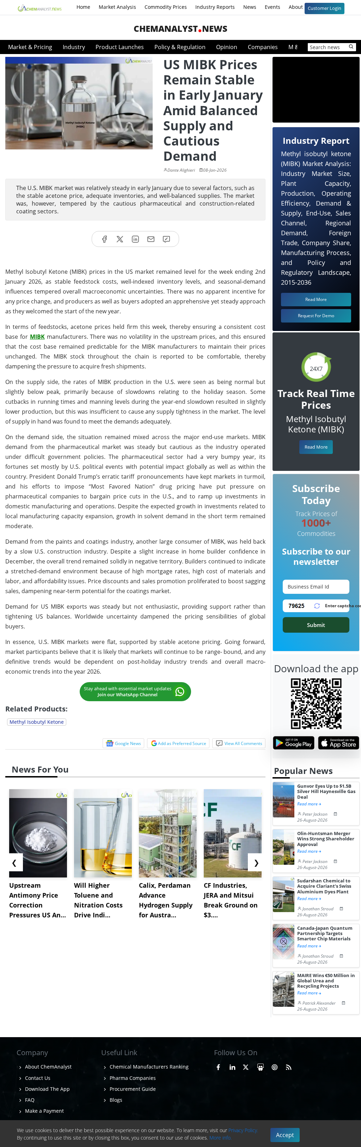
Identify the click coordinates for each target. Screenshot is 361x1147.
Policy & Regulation (180, 47)
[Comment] (166, 239)
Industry (74, 47)
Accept (285, 1135)
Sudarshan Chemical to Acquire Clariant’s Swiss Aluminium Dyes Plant (324, 886)
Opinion (226, 47)
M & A (296, 47)
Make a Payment (44, 1110)
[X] (120, 239)
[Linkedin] (135, 239)
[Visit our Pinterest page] (274, 1065)
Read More (316, 447)
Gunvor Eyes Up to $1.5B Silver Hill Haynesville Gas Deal (326, 792)
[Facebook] (104, 239)
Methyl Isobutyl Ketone (37, 722)
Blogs (115, 1099)
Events (272, 7)
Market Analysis (117, 7)
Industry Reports (215, 7)
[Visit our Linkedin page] (232, 1065)
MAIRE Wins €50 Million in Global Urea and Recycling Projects (326, 981)
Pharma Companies (132, 1078)
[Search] (351, 47)
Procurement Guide (132, 1089)
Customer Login (324, 8)
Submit (316, 624)
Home (83, 7)
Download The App (47, 1089)
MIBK (37, 337)
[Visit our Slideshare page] (260, 1065)
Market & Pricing (30, 47)
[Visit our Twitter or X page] (246, 1065)
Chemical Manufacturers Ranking (148, 1066)
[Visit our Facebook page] (218, 1065)
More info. (220, 1137)
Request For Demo (316, 316)
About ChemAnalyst (48, 1066)
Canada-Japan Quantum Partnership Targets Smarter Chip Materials (325, 934)
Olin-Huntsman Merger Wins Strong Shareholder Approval (325, 839)
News (249, 7)
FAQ (29, 1099)
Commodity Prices (166, 7)
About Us (300, 7)
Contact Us (37, 1078)
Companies (263, 47)
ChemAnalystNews (180, 28)
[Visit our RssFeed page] (288, 1065)
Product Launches (120, 47)
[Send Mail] (151, 239)
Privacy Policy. (243, 1130)
